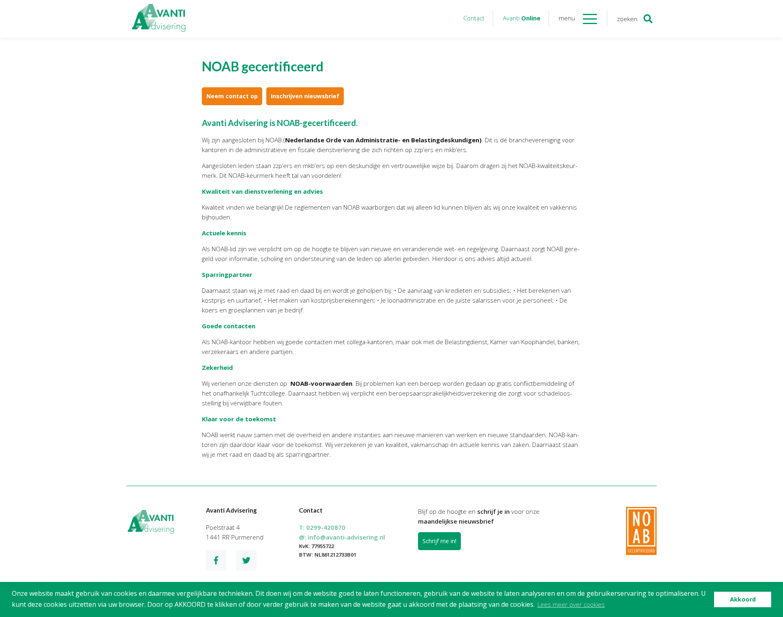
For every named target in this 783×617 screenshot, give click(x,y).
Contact (473, 18)
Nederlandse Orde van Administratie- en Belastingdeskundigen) (383, 140)
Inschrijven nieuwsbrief (305, 96)
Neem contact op (232, 96)
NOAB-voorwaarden (321, 383)
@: (342, 537)
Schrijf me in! (439, 541)
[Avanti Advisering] (159, 19)
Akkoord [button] (743, 599)
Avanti (521, 18)
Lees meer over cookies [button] (571, 604)
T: (322, 527)
